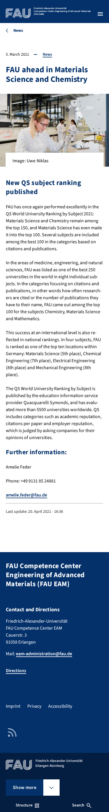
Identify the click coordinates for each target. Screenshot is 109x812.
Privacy (34, 706)
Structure (24, 805)
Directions (16, 670)
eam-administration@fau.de (44, 654)
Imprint (13, 706)
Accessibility (60, 706)
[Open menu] (100, 14)
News (47, 54)
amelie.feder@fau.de (26, 495)
